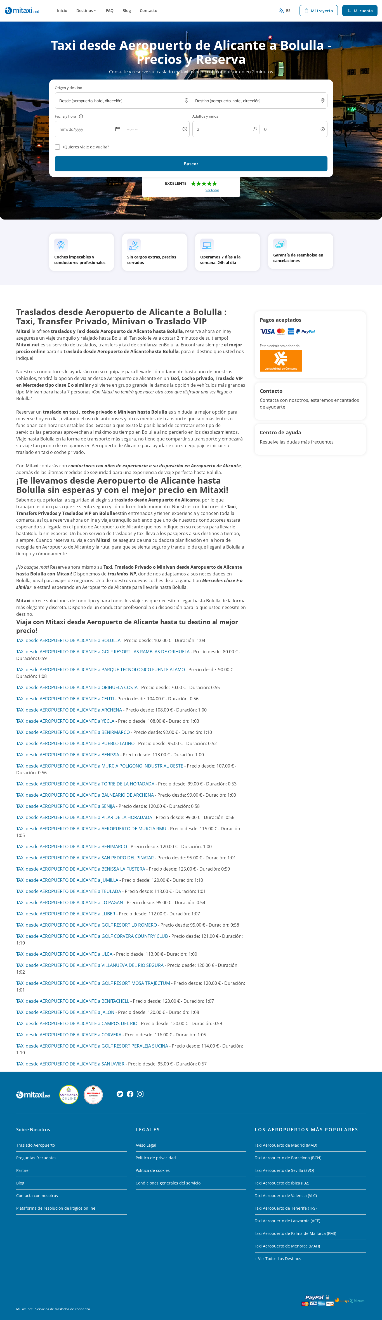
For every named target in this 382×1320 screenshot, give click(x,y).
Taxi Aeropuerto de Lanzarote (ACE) (287, 1220)
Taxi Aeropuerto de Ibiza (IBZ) (282, 1183)
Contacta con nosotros (37, 1195)
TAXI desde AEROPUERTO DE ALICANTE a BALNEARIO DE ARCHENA (85, 795)
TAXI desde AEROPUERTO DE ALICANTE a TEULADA (68, 891)
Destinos (84, 10)
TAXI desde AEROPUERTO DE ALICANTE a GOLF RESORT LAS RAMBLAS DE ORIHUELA (103, 652)
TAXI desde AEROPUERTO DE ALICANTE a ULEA (64, 954)
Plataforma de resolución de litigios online (55, 1208)
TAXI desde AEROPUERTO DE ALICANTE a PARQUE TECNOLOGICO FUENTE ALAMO (100, 669)
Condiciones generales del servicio (168, 1183)
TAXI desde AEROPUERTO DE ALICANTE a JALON (65, 1012)
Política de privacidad (156, 1157)
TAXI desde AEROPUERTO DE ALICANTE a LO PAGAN (69, 902)
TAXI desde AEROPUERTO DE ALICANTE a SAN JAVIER (70, 1064)
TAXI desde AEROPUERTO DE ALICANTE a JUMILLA (67, 880)
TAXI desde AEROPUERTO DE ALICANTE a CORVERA (68, 1035)
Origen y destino (68, 87)
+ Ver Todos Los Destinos (278, 1258)
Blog (126, 10)
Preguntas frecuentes (36, 1157)
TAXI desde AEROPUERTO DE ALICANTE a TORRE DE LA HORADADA (85, 784)
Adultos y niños (205, 116)
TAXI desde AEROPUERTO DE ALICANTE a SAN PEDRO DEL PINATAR (85, 858)
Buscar (191, 163)
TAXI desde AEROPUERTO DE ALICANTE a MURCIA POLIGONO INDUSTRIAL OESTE (99, 766)
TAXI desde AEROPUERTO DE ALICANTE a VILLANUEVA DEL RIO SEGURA (90, 965)
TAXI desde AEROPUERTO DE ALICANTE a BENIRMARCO (73, 732)
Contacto (148, 10)
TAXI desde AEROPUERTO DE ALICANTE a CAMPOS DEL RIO (76, 1023)
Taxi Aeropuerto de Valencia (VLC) (286, 1195)
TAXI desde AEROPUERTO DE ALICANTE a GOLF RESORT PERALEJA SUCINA (92, 1046)
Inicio (62, 10)
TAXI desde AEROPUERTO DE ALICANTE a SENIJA (65, 806)
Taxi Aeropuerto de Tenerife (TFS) (286, 1208)
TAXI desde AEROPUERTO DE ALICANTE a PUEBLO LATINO (75, 743)
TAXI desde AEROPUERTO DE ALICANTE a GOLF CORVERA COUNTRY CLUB (92, 936)
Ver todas (212, 190)
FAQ (110, 10)
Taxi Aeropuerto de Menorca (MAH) (287, 1246)
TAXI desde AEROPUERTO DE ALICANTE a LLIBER (65, 914)
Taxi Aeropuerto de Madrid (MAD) (286, 1145)
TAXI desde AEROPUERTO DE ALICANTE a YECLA (65, 721)
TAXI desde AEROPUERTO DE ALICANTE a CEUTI (65, 699)
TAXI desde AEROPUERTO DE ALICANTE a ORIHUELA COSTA (77, 687)
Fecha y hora (65, 116)
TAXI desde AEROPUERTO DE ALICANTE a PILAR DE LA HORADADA (84, 817)
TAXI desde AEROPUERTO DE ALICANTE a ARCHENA (69, 710)
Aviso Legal (146, 1145)
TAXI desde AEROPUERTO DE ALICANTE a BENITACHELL (72, 1001)
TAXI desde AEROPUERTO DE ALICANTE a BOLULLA (68, 640)
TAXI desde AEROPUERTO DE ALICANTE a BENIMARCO (71, 846)
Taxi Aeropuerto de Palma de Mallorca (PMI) (295, 1233)
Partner (23, 1170)
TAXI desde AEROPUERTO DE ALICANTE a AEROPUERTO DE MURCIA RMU (91, 828)
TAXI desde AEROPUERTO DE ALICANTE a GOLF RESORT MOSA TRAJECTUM (93, 983)
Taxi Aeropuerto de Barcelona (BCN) (288, 1157)
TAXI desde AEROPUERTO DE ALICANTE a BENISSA (67, 755)
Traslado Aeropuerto (35, 1145)
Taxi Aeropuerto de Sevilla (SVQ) (284, 1170)
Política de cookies (153, 1170)
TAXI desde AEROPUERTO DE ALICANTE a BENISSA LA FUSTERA (80, 869)
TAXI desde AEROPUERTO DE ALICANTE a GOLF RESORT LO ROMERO (87, 925)
